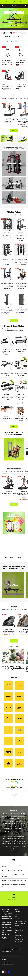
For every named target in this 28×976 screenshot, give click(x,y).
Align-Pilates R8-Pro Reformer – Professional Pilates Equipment (7, 351)
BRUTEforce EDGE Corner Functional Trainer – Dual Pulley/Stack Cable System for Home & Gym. (21, 236)
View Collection (14, 551)
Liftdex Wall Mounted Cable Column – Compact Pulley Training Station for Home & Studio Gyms (7, 311)
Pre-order (24, 368)
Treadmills (4, 471)
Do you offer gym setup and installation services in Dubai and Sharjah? (14, 875)
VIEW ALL (14, 504)
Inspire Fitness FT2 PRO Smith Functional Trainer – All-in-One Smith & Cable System (7, 235)
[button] (3, 790)
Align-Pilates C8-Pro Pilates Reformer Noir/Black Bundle (7, 396)
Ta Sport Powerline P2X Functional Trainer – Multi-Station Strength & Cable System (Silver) (20, 286)
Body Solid (7, 281)
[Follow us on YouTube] (8, 963)
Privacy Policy (18, 932)
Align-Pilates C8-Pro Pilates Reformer (7, 374)
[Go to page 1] (12, 94)
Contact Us (17, 911)
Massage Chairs (5, 609)
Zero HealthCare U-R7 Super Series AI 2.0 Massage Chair (9, 632)
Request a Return (19, 930)
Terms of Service (19, 935)
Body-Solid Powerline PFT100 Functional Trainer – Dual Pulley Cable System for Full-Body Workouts (7, 286)
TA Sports (21, 281)
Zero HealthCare (8, 629)
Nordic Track (19, 98)
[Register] (20, 954)
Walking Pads (12, 471)
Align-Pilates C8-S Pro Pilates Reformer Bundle (20, 396)
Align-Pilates (7, 347)
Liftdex (7, 307)
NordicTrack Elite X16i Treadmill (9, 493)
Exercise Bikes (20, 471)
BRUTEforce (20, 232)
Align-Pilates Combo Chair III (21, 418)
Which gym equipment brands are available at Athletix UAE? (13, 885)
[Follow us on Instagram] (5, 963)
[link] (7, 56)
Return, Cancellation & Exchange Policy (20, 924)
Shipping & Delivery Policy (20, 921)
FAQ (16, 916)
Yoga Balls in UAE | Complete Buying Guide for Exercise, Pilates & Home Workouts (13, 668)
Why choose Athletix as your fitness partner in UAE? (13, 870)
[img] (14, 781)
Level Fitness (11, 98)
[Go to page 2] (13, 94)
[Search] (22, 6)
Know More (14, 850)
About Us (17, 918)
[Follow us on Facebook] (3, 963)
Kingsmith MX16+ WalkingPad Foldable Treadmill (9, 120)
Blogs (16, 913)
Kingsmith (4, 98)
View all (14, 130)
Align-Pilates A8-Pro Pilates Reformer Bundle (21, 374)
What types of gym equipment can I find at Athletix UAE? (14, 880)
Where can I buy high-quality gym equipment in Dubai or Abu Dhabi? (13, 865)
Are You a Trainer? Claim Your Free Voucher (20, 938)
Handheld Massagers (15, 609)
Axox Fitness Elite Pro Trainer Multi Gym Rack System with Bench (7, 261)
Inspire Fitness (7, 232)
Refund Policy (18, 927)
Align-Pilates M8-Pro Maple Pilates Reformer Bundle (7, 419)
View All (14, 320)
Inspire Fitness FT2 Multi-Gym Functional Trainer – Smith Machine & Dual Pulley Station (20, 261)
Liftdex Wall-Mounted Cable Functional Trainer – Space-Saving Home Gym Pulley (21, 311)
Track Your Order (19, 941)
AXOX (7, 257)
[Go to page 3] (14, 94)
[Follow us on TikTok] (11, 963)
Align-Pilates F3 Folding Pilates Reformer (21, 350)
